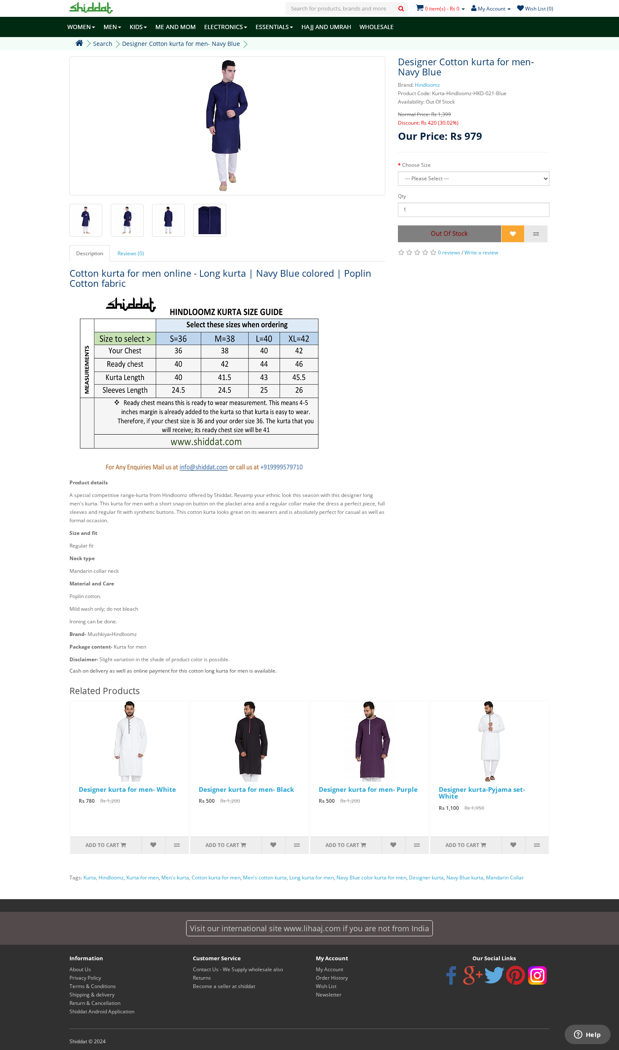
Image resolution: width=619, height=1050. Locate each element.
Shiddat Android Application (101, 1011)
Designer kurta (426, 877)
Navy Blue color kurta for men (371, 877)
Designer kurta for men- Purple (368, 789)
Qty (402, 196)
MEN (110, 27)
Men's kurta (175, 877)
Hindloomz (427, 84)
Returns (202, 977)
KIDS (136, 27)
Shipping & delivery (92, 994)
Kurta (89, 877)
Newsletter (329, 994)
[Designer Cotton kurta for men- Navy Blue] (227, 125)
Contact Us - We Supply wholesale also (238, 969)
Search (102, 44)
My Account (329, 969)
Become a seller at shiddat (224, 986)
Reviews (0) (130, 253)
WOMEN (79, 27)
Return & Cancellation (94, 1003)
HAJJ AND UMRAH (326, 27)
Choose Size (416, 164)
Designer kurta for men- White (127, 789)
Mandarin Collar (505, 877)
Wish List (326, 986)
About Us (80, 969)
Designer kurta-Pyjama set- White (482, 793)
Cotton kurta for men (216, 877)
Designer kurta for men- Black (246, 789)
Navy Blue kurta (464, 877)
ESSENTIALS (272, 27)
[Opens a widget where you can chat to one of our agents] (587, 1035)
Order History (332, 977)
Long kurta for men (311, 877)
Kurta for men (142, 877)
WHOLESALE (377, 27)
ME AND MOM (175, 27)
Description (89, 253)
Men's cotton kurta (265, 877)
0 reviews (449, 252)
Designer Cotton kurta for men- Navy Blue (181, 44)
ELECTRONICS (223, 27)
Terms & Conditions (92, 986)
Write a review (481, 252)
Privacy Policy (85, 977)
